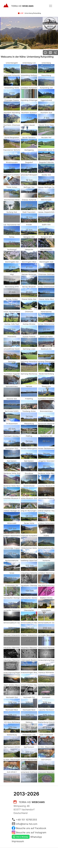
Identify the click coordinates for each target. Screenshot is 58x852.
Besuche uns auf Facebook (31, 828)
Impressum (18, 841)
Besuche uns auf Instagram (31, 832)
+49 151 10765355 (26, 819)
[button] (50, 6)
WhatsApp (36, 836)
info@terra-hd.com (26, 823)
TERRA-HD (22, 6)
